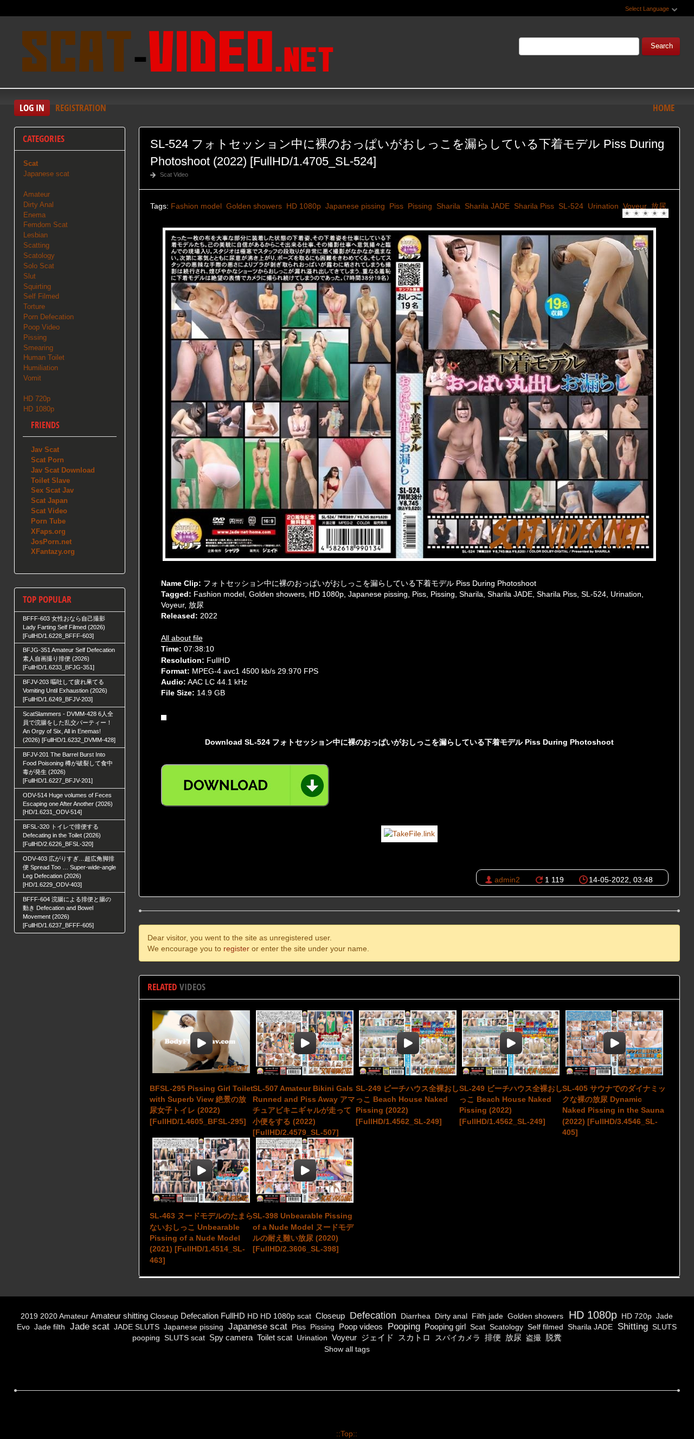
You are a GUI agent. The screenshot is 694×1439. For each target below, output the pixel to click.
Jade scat (88, 1326)
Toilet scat (273, 1337)
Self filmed (544, 1326)
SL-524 (569, 206)
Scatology (39, 255)
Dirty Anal (38, 205)
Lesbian (35, 235)
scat (304, 1316)
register (236, 948)
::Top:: (346, 1433)
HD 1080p (302, 206)
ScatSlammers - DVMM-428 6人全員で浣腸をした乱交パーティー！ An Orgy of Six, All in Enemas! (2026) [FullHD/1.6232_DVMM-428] (69, 727)
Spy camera (230, 1337)
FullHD (233, 1315)
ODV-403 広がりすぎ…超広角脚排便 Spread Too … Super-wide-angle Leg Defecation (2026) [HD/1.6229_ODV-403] (69, 871)
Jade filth (48, 1326)
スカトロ (413, 1337)
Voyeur (634, 206)
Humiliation (40, 368)
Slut (29, 276)
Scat (476, 1326)
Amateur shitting (119, 1315)
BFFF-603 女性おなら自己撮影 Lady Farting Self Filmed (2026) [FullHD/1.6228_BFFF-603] (64, 627)
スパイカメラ (456, 1337)
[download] (245, 785)
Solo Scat (38, 266)
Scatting (36, 245)
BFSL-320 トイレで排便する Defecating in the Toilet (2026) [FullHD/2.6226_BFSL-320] (62, 835)
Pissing (419, 206)
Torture (34, 306)
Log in (32, 107)
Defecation (200, 1315)
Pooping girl (444, 1326)
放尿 (657, 206)
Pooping (402, 1326)
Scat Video (174, 174)
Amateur (36, 194)
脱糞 (552, 1337)
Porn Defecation (48, 317)
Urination (602, 206)
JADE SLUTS (135, 1326)
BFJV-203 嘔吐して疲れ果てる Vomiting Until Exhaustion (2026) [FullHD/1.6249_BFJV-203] (65, 690)
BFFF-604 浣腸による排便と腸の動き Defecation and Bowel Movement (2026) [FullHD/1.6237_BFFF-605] (67, 912)
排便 (492, 1337)
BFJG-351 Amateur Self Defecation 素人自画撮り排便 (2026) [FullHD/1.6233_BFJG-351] (69, 658)
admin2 (507, 879)
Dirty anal (450, 1316)
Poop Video (41, 327)
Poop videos (360, 1326)
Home (663, 107)
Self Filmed (41, 296)
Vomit (32, 378)
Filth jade (486, 1316)
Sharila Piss (533, 206)
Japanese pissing (354, 206)
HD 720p (36, 399)
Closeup (164, 1316)
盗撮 (532, 1337)
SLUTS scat (183, 1337)
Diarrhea (414, 1316)
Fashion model (196, 206)
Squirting (37, 286)
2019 (29, 1316)
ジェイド (376, 1337)
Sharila (447, 206)
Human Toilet (44, 357)
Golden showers (253, 206)
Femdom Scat (45, 225)
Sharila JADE (486, 206)
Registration (80, 107)
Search (662, 46)
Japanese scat (46, 174)
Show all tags (347, 1349)
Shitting (631, 1326)
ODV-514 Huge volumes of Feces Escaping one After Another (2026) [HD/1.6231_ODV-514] (68, 804)
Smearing (38, 348)
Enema (34, 215)
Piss (395, 206)
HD (252, 1316)
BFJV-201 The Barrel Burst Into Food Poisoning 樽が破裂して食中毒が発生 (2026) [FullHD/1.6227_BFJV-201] (68, 767)
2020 (48, 1316)
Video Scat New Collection (176, 53)
